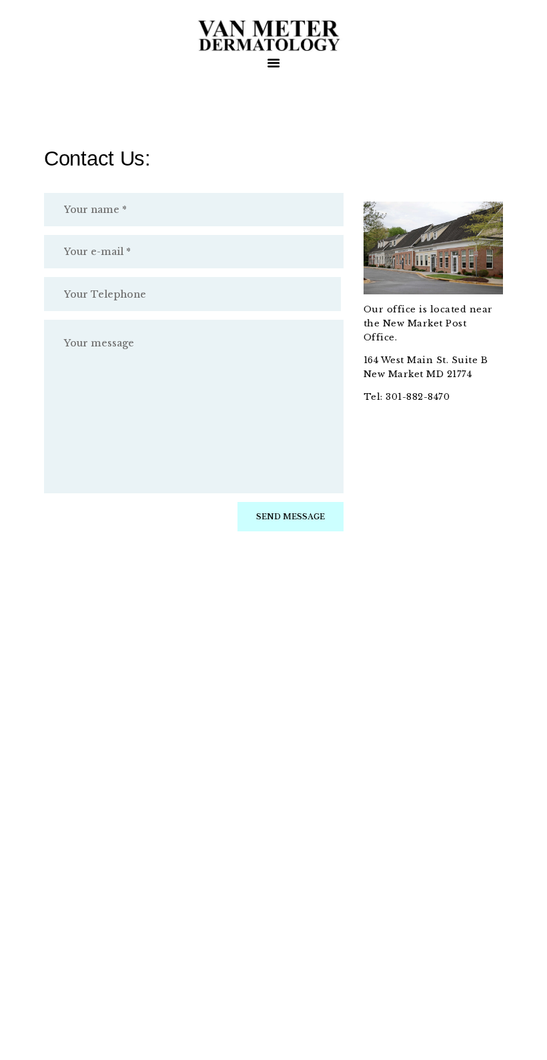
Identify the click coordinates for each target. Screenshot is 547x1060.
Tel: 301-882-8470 (408, 397)
